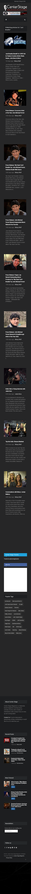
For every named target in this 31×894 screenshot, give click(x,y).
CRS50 (13, 620)
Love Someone (17, 614)
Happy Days (7, 623)
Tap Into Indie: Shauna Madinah (15, 441)
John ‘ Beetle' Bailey (17, 617)
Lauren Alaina (8, 617)
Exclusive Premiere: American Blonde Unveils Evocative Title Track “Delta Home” (19, 805)
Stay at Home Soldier (9, 633)
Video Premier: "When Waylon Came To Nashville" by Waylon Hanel (19, 783)
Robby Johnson (8, 614)
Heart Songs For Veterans (10, 610)
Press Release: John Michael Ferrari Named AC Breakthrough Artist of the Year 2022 (15, 334)
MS (13, 626)
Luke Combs (7, 630)
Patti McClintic (20, 753)
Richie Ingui (18, 626)
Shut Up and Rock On (17, 601)
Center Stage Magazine (19, 855)
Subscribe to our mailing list (13, 828)
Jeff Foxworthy (20, 620)
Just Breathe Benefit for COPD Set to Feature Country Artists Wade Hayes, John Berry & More (15, 56)
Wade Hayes (7, 626)
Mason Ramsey (22, 630)
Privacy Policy (9, 857)
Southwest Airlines (16, 623)
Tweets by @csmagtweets (11, 559)
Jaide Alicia (18, 394)
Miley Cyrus (18, 633)
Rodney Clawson (8, 607)
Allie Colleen (21, 610)
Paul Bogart (7, 620)
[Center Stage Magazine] (15, 8)
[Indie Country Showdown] (15, 13)
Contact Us (7, 717)
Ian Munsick (7, 601)
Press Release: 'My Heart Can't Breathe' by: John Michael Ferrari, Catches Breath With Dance (15, 167)
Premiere (17, 607)
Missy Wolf (17, 61)
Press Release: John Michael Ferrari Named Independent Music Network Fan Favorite (15, 222)
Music (13, 786)
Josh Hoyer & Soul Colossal (11, 604)
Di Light (20, 604)
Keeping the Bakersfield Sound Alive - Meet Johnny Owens (18, 760)
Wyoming (15, 630)
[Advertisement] (16, 539)
